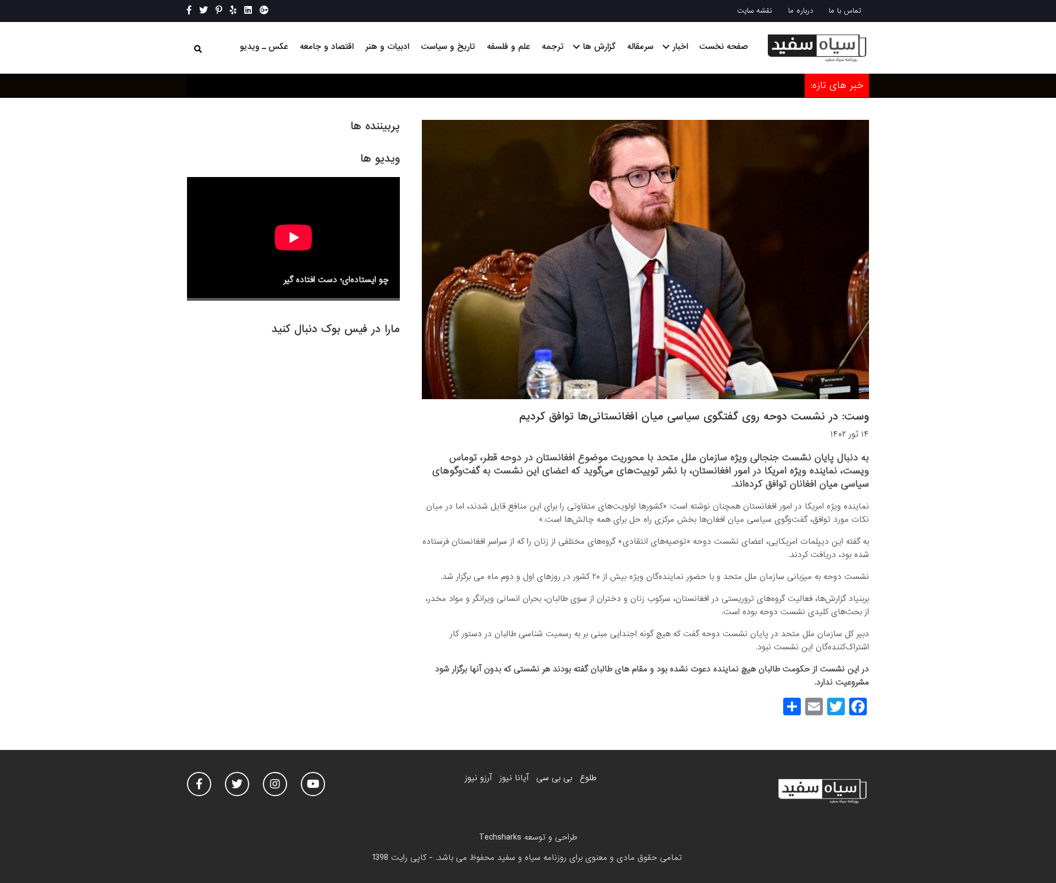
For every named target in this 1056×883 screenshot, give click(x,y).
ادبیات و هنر (387, 46)
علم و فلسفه (508, 46)
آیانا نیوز (514, 777)
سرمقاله (640, 46)
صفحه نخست (723, 46)
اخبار (680, 46)
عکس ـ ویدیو (264, 46)
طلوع (588, 777)
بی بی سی (554, 777)
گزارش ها (599, 46)
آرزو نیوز (478, 777)
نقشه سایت (754, 10)
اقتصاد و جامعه (327, 46)
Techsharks (500, 837)
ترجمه (553, 46)
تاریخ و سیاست (448, 46)
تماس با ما (845, 10)
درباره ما (800, 10)
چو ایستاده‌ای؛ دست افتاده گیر (336, 279)
